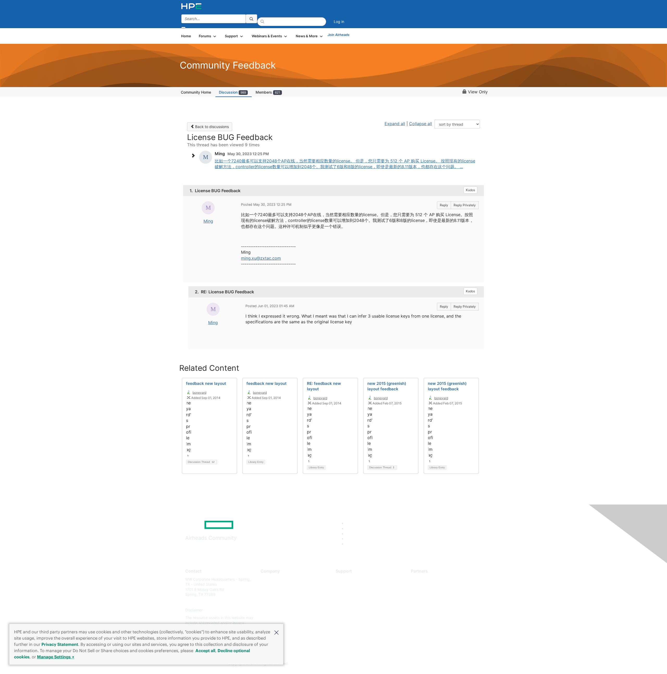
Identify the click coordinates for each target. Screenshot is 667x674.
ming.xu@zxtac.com (261, 258)
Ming (208, 221)
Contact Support (350, 587)
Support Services (350, 579)
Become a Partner (426, 587)
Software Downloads (353, 602)
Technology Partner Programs (436, 602)
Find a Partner (423, 579)
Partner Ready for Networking (436, 594)
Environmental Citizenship (282, 602)
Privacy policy (273, 610)
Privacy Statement (59, 644)
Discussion (232, 92)
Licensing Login (349, 610)
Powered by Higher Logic (408, 664)
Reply (444, 205)
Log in (339, 21)
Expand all (395, 123)
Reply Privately (465, 205)
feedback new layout (206, 383)
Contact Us (270, 594)
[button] (276, 632)
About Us (268, 579)
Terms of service (275, 618)
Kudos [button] (470, 190)
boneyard (199, 392)
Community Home (196, 92)
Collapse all (420, 123)
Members (268, 92)
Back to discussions (211, 126)
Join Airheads (338, 35)
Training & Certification (355, 594)
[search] (251, 18)
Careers (267, 587)
